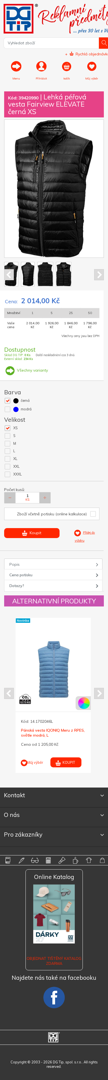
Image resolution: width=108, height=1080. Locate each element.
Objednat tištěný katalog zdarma (54, 961)
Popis (14, 564)
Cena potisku (20, 574)
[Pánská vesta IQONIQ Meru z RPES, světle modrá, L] (54, 669)
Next (99, 274)
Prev (9, 274)
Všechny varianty (32, 370)
